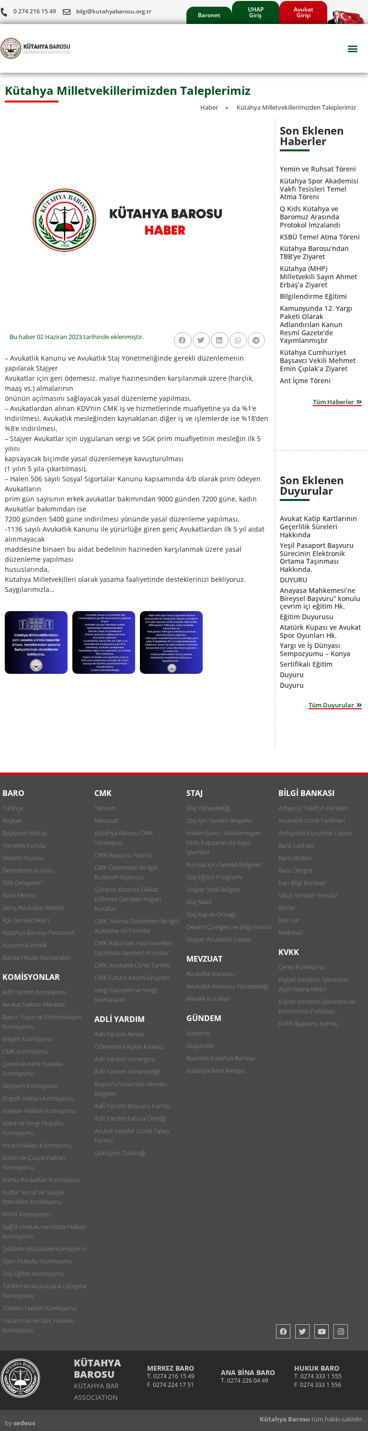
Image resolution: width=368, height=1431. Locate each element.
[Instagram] (341, 1331)
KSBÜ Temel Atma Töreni (320, 236)
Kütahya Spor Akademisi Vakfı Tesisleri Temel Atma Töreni (319, 189)
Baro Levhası (296, 845)
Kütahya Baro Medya (215, 1070)
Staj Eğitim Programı (214, 877)
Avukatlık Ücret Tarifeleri (311, 820)
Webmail (290, 932)
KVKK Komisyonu (26, 1214)
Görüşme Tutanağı (120, 1152)
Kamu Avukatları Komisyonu (41, 1179)
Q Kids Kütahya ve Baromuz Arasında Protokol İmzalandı (310, 216)
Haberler (198, 1033)
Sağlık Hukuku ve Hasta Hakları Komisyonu (44, 1231)
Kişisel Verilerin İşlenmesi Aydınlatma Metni (313, 984)
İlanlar (287, 907)
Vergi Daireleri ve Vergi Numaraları (125, 995)
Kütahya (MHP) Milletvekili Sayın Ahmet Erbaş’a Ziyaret (318, 276)
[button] (353, 49)
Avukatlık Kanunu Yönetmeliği (227, 986)
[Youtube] (321, 1331)
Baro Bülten (294, 857)
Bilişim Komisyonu (27, 1038)
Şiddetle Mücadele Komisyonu (44, 1248)
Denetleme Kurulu (27, 870)
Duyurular (200, 1045)
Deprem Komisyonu (30, 1085)
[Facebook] (283, 1331)
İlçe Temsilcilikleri (25, 920)
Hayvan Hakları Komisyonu (39, 1110)
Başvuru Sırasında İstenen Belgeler (130, 1088)
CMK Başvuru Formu (123, 855)
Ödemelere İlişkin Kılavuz (128, 1046)
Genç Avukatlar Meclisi (33, 907)
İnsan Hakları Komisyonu (36, 1145)
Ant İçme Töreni (305, 380)
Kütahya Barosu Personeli (38, 932)
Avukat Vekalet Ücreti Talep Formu (131, 1135)
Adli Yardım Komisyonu (34, 992)
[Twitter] (302, 1331)
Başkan (12, 820)
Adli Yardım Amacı (119, 1034)
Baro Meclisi (19, 895)
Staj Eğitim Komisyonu (33, 1273)
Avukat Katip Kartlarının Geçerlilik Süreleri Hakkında (318, 526)
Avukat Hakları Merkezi (33, 1004)
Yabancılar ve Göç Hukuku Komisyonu (38, 1325)
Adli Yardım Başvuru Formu (132, 1106)
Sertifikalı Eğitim (306, 664)
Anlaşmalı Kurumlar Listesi (315, 833)
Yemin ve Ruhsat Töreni (318, 168)
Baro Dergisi (295, 870)
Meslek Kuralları (208, 998)
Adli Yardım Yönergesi (124, 1059)
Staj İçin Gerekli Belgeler (219, 820)
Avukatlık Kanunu (210, 973)
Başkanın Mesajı (24, 833)
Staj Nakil (198, 901)
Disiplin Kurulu (23, 857)
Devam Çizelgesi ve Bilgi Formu (229, 926)
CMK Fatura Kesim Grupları (132, 977)
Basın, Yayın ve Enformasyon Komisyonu (42, 1021)
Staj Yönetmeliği (208, 808)
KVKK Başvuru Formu (308, 1023)
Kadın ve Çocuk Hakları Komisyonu (34, 1162)
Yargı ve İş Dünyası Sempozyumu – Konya (315, 649)
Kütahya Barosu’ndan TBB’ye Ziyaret (314, 252)
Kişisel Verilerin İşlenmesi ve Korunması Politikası (317, 1006)
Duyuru (292, 674)
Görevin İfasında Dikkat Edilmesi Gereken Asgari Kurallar (127, 899)
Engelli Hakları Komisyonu (38, 1098)
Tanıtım (104, 808)
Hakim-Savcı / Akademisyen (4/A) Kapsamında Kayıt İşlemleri (223, 842)
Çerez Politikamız (301, 967)
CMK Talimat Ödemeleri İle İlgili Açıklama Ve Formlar (136, 926)
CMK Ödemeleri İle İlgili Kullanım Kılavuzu (126, 872)
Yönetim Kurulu (24, 845)
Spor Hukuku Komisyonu (37, 1261)
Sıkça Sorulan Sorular (308, 895)
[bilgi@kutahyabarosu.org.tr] (66, 12)
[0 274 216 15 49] (4, 12)
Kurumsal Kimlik (24, 945)
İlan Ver (288, 920)
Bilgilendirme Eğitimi (313, 296)
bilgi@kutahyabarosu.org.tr (113, 11)
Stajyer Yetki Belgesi (213, 889)
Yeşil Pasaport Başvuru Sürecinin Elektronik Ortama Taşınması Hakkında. (317, 557)
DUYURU (293, 579)
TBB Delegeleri (22, 882)
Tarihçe (12, 808)
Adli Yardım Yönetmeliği (127, 1071)
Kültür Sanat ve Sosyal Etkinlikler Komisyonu (33, 1197)
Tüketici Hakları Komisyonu (39, 1308)
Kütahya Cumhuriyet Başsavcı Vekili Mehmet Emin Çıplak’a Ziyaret (318, 360)
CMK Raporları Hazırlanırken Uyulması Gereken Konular (133, 948)
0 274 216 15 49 (34, 11)
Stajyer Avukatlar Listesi (218, 939)
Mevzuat (106, 820)
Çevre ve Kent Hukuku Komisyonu (32, 1068)
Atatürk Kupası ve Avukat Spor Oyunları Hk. (320, 631)
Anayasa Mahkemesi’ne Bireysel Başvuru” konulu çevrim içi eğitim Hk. (320, 598)
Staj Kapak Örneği (211, 914)
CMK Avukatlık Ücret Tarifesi (132, 965)
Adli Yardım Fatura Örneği (130, 1118)
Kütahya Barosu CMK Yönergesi (123, 838)
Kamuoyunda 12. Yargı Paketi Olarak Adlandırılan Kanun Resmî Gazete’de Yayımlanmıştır (316, 324)
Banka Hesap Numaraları (36, 957)
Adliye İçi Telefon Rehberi (313, 808)
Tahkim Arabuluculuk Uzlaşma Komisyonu (44, 1291)
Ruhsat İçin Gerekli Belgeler (224, 864)
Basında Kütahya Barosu (220, 1058)
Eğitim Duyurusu (307, 616)
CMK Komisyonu (25, 1051)
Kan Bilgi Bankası (301, 882)
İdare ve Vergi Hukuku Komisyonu (32, 1128)
